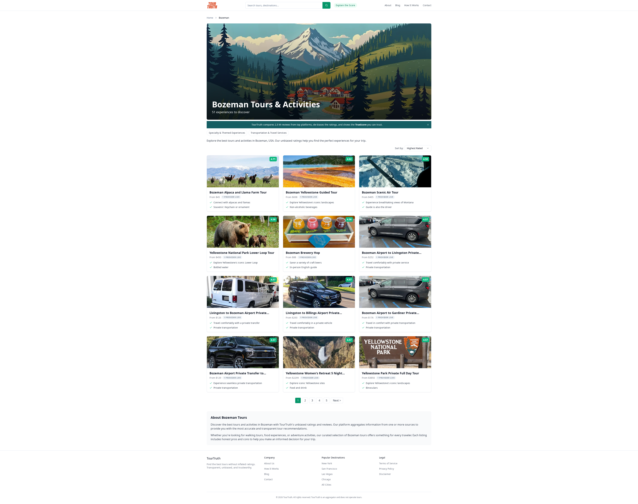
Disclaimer (385, 474)
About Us (269, 463)
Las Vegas (327, 474)
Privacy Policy (386, 468)
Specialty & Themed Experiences (227, 132)
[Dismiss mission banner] (428, 125)
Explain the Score (345, 5)
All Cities (326, 484)
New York (327, 463)
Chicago (326, 479)
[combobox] (418, 148)
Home (210, 17)
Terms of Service (388, 463)
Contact (427, 5)
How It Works (411, 5)
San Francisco (329, 468)
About (388, 5)
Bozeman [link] (224, 17)
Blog (397, 5)
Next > (337, 400)
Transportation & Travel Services (269, 132)
